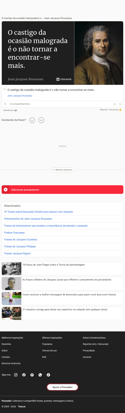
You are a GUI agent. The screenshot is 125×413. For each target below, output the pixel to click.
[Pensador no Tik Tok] (48, 375)
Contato (6, 357)
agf (15, 110)
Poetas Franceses (14, 232)
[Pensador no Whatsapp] (40, 375)
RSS (44, 357)
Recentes (6, 344)
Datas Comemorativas (94, 337)
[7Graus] (21, 406)
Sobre (4, 350)
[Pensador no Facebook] (24, 375)
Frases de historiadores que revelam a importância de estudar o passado (46, 225)
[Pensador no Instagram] (16, 375)
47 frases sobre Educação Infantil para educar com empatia (38, 211)
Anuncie (87, 357)
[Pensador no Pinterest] (32, 375)
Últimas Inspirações (52, 337)
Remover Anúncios (11, 363)
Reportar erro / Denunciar (96, 344)
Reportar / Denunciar (109, 110)
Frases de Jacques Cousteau (20, 239)
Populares (47, 344)
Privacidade (89, 350)
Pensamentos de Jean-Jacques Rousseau (28, 218)
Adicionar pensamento (25, 189)
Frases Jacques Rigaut (17, 253)
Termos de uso (49, 350)
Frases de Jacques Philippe (20, 246)
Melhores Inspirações (12, 337)
